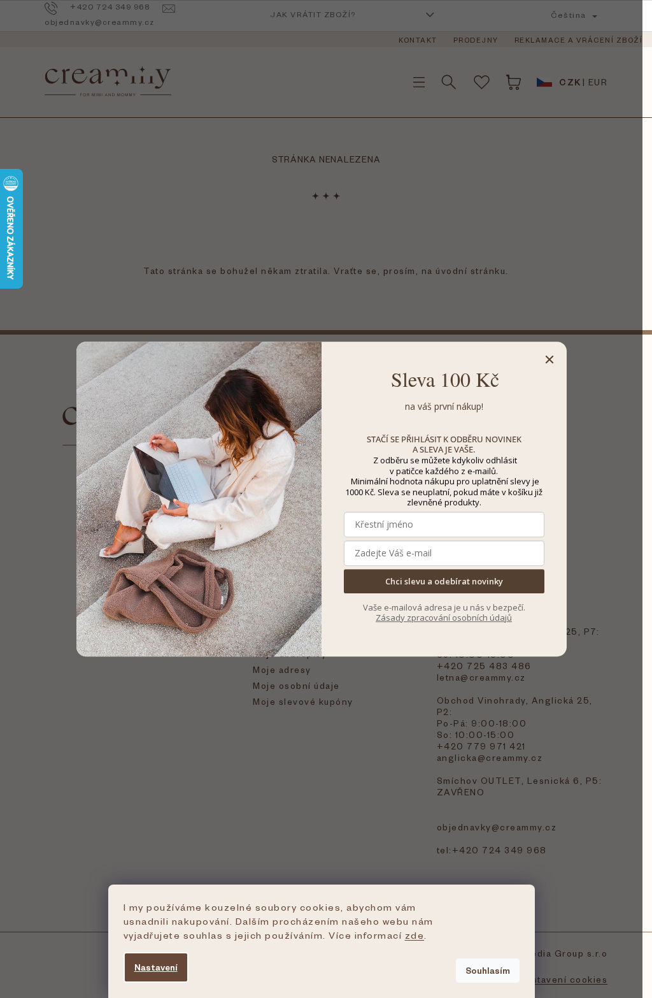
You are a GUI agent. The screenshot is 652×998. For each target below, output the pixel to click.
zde (415, 935)
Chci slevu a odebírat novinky (444, 581)
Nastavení (156, 967)
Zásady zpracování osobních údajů (444, 617)
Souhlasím (487, 970)
